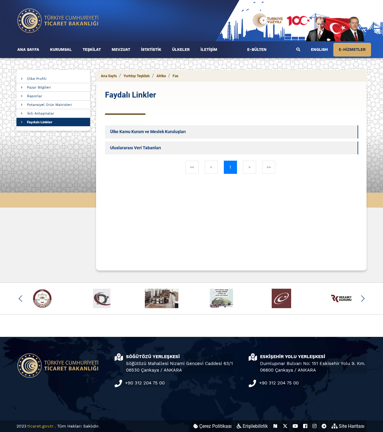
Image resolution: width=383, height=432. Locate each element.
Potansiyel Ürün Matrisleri (49, 105)
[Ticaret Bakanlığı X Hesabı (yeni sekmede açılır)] (285, 426)
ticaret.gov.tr (40, 426)
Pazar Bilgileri (39, 87)
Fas (175, 76)
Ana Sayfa (109, 76)
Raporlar (34, 96)
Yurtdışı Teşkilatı (137, 76)
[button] (20, 298)
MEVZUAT (121, 49)
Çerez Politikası (215, 426)
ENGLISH (319, 49)
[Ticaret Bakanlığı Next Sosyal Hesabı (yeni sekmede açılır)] (275, 426)
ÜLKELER (181, 49)
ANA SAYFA (28, 49)
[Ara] (298, 49)
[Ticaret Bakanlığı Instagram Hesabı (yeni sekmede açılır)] (314, 426)
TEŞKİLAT (92, 49)
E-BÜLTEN (257, 49)
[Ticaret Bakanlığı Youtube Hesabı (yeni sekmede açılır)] (295, 426)
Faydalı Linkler (39, 122)
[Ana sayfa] (58, 20)
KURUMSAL (61, 49)
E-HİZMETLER (352, 49)
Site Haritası (351, 426)
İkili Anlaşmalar (40, 113)
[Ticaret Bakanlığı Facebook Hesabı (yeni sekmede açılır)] (305, 426)
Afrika (161, 76)
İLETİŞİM (208, 49)
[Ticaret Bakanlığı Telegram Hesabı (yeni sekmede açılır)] (324, 426)
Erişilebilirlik (254, 426)
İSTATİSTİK (151, 49)
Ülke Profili (36, 79)
